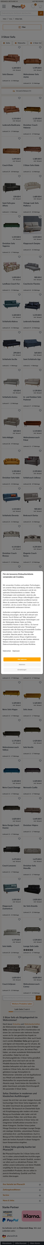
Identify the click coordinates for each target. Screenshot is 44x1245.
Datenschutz (7, 651)
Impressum (16, 651)
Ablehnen (22, 664)
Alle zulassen (22, 659)
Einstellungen (22, 670)
